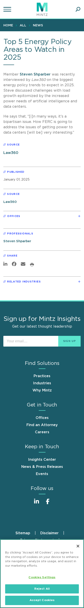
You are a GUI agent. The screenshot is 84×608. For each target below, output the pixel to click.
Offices (42, 418)
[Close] (78, 546)
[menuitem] (9, 25)
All (23, 25)
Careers (42, 432)
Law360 (10, 153)
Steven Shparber (35, 74)
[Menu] (7, 9)
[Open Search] (78, 9)
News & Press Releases (42, 467)
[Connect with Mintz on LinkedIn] (36, 504)
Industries (42, 383)
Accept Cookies (42, 600)
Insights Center (42, 459)
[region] (42, 573)
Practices (42, 376)
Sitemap (22, 533)
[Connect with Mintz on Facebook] (47, 504)
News (38, 25)
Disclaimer (49, 533)
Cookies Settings (41, 577)
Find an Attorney (42, 425)
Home (8, 25)
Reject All (42, 588)
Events (42, 474)
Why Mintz (42, 390)
